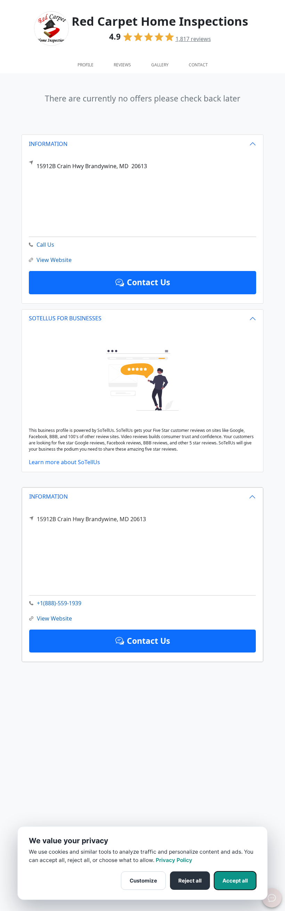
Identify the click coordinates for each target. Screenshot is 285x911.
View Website (54, 618)
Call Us (45, 244)
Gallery (160, 65)
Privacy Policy (174, 860)
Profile (85, 65)
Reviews (122, 65)
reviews (193, 39)
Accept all (235, 880)
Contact (198, 65)
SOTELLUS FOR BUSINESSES (65, 318)
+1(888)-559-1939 (59, 603)
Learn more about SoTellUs (64, 462)
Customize (143, 880)
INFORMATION (48, 496)
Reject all (190, 880)
